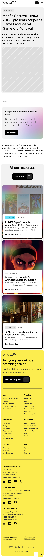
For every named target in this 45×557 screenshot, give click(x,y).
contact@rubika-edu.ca (11, 498)
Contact (27, 436)
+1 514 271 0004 (8, 496)
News (26, 433)
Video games (29, 406)
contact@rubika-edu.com (12, 477)
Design (27, 401)
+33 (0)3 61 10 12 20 (10, 475)
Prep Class (28, 398)
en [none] (40, 555)
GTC (25, 450)
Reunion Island (8, 453)
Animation (28, 404)
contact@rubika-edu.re (11, 519)
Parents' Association (10, 398)
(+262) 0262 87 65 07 (11, 517)
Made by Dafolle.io (22, 551)
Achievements (29, 423)
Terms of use (28, 448)
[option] (36, 554)
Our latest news (8, 404)
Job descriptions (30, 426)
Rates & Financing (9, 406)
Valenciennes (7, 448)
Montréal (6, 450)
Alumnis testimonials (31, 428)
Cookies (27, 453)
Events (5, 401)
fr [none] (36, 555)
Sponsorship (7, 409)
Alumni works (29, 431)
